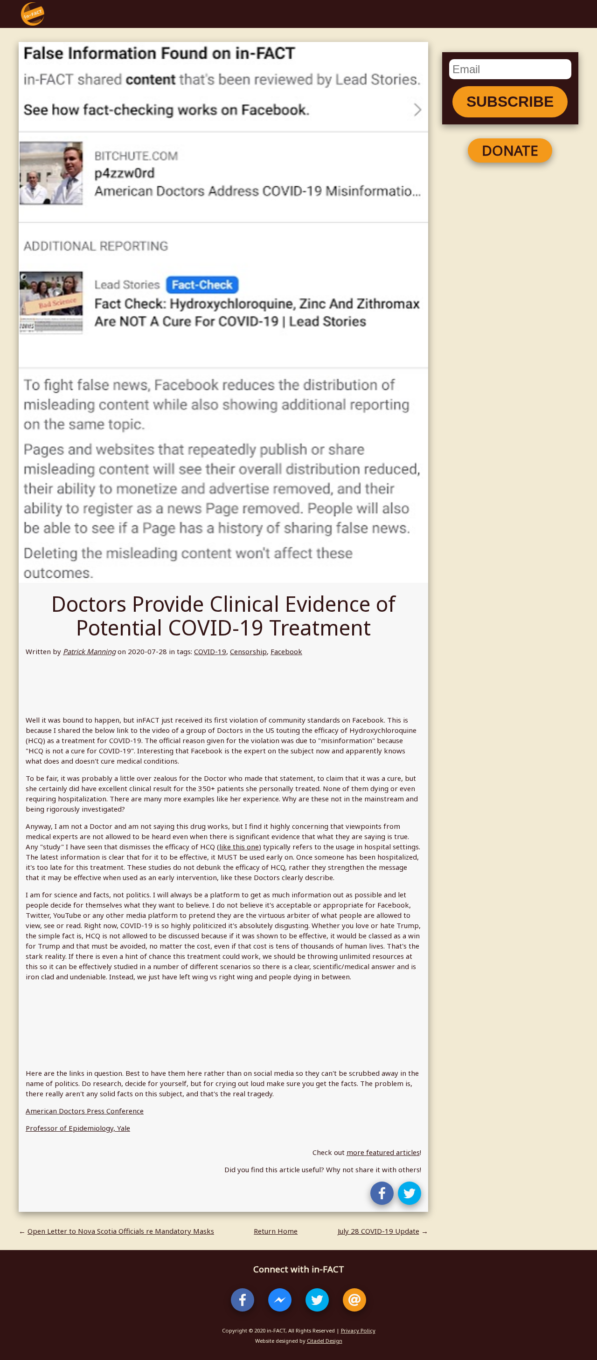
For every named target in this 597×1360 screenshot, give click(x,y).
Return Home (276, 1231)
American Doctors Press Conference (85, 1110)
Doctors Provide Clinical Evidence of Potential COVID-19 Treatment (223, 615)
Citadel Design (324, 1340)
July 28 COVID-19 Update (378, 1231)
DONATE (510, 150)
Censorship (248, 651)
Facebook (286, 651)
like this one (239, 846)
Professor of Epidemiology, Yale (78, 1128)
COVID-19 (210, 651)
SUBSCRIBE (510, 101)
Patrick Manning (89, 651)
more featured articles (383, 1152)
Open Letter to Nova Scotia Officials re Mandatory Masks (121, 1231)
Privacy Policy (358, 1330)
